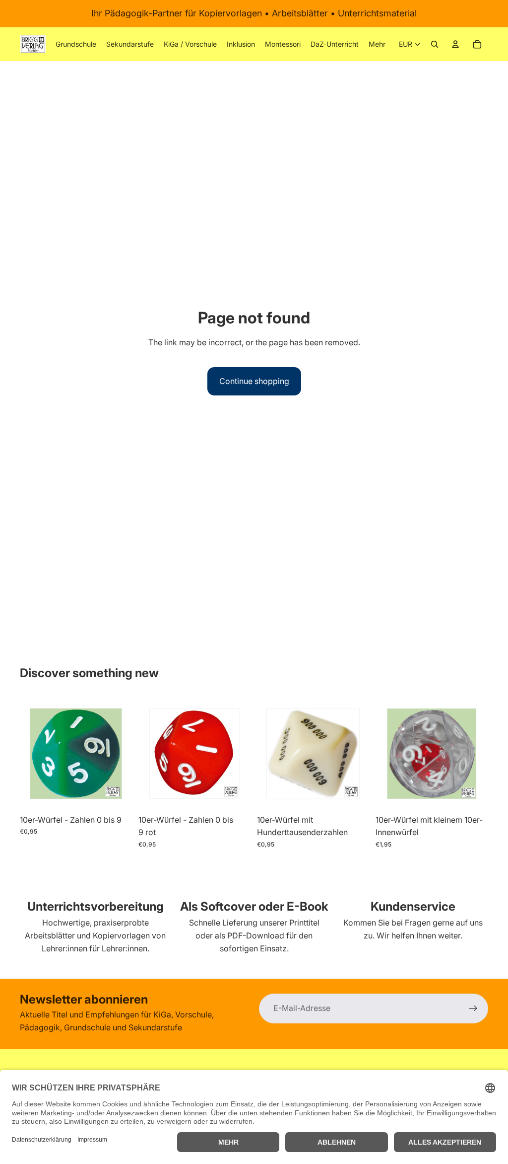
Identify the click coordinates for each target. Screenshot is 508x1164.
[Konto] (455, 44)
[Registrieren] (473, 1008)
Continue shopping (254, 381)
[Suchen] (434, 44)
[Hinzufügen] (117, 794)
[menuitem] (377, 44)
